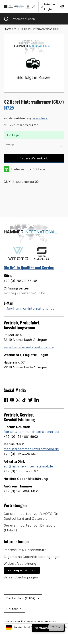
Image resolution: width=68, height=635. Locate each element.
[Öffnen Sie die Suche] (6, 19)
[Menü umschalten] (4, 6)
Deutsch (12, 609)
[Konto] (33, 6)
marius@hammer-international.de (31, 449)
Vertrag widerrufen (22, 570)
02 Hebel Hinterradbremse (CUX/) (41, 29)
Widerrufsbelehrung (20, 563)
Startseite (10, 29)
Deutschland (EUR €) (21, 598)
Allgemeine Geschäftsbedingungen (32, 556)
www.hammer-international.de (29, 347)
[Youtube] (12, 400)
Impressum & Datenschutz (25, 550)
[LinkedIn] (36, 400)
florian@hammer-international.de (31, 431)
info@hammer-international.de (29, 308)
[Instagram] (18, 400)
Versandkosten (40, 118)
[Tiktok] (24, 400)
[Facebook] (6, 400)
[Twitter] (30, 400)
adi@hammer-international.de (28, 466)
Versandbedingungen (21, 577)
